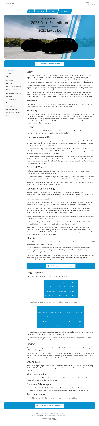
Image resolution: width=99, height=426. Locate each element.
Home (30, 11)
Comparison (11, 71)
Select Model (40, 11)
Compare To (52, 11)
